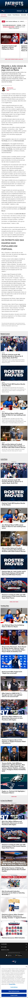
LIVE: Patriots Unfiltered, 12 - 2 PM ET (15, 21)
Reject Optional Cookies (14, 991)
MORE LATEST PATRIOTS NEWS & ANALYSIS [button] (14, 59)
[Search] (23, 11)
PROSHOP (19, 10)
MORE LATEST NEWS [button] (14, 601)
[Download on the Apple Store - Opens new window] (8, 955)
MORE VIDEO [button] (14, 796)
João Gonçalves (10, 87)
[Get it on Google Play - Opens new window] (18, 956)
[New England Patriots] (14, 961)
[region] (14, 981)
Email (8, 90)
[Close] (26, 966)
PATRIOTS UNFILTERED (8, 26)
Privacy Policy (12, 984)
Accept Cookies (14, 995)
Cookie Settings (14, 987)
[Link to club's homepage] (3, 10)
